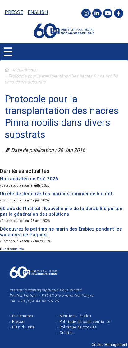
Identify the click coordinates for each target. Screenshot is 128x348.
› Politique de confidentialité (83, 321)
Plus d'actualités (12, 249)
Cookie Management (109, 344)
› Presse (16, 321)
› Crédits (65, 333)
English (38, 12)
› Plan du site (22, 327)
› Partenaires (21, 316)
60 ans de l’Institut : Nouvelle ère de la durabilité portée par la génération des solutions (61, 211)
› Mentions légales (74, 316)
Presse (14, 12)
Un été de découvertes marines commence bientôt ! (57, 193)
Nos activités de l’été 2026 (29, 179)
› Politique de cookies (77, 327)
